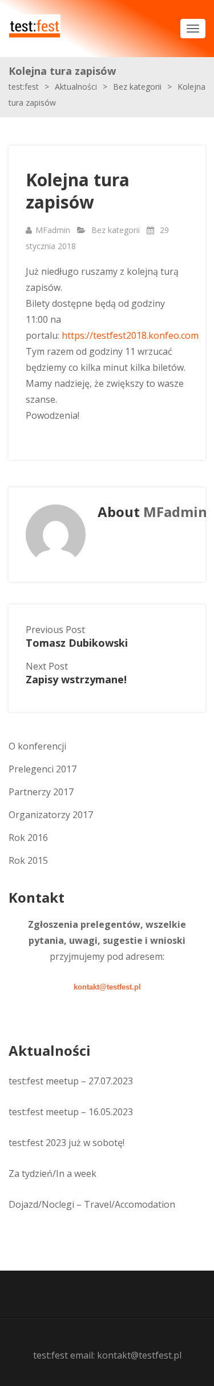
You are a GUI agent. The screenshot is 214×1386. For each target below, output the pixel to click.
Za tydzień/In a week (52, 1173)
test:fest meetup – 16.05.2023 (71, 1111)
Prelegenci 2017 (42, 769)
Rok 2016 (28, 837)
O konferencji (37, 746)
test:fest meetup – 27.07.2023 (71, 1081)
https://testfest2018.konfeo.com (130, 335)
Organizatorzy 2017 (51, 814)
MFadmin (52, 230)
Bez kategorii (115, 230)
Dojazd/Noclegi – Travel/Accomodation (92, 1204)
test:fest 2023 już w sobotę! (66, 1142)
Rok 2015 (28, 860)
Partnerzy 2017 (41, 792)
